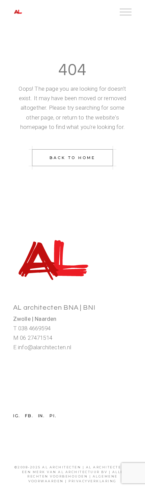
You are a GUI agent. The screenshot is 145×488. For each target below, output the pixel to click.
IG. (16, 416)
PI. (53, 416)
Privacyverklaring (92, 481)
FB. (29, 416)
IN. (41, 416)
